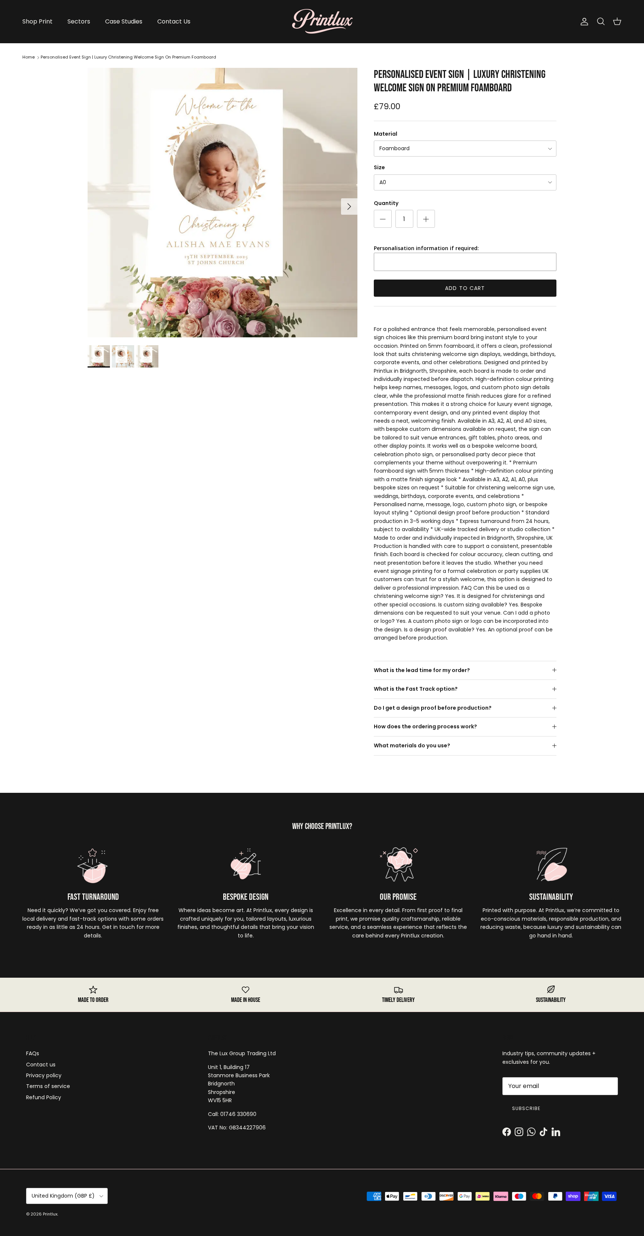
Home (28, 57)
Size (379, 167)
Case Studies (123, 21)
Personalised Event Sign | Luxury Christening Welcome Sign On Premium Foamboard (128, 57)
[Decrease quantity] (383, 219)
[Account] (583, 21)
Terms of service (48, 1086)
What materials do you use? (412, 745)
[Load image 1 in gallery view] (222, 203)
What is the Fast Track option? (416, 689)
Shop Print (37, 21)
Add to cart (465, 288)
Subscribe (526, 1108)
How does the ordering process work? (425, 726)
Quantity (386, 203)
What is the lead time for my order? (422, 670)
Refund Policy (43, 1097)
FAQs (32, 1053)
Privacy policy (43, 1075)
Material (385, 134)
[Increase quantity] (426, 219)
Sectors (78, 21)
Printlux (50, 1214)
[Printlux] (322, 21)
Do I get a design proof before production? (433, 708)
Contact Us (173, 21)
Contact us (41, 1064)
